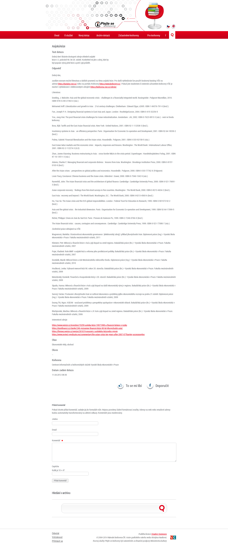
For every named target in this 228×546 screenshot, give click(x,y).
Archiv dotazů (103, 35)
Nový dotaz (84, 35)
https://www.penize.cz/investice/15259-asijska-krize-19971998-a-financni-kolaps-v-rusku (89, 325)
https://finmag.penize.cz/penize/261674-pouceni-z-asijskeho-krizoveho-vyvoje (85, 331)
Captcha (55, 466)
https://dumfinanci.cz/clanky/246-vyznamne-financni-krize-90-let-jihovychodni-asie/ (87, 328)
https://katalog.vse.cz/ (67, 83)
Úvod (56, 35)
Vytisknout (57, 537)
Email (54, 429)
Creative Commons (159, 533)
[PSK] (114, 15)
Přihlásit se (57, 541)
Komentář (56, 440)
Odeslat (55, 533)
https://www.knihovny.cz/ (110, 83)
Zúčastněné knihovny (128, 35)
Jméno (55, 418)
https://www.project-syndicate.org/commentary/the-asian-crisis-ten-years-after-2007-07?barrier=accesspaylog (98, 334)
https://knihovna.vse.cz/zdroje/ (103, 86)
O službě (68, 35)
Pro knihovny (153, 35)
